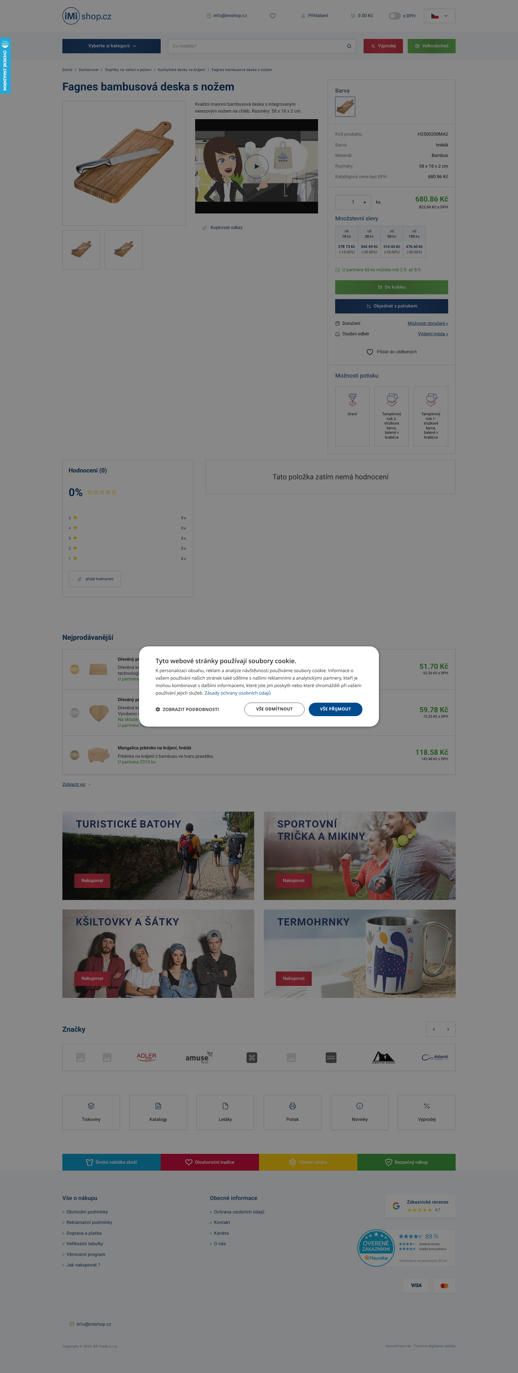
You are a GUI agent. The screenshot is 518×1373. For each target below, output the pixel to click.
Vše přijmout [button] (335, 709)
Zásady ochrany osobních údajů (238, 693)
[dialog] (259, 686)
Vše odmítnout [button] (274, 709)
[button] (187, 709)
